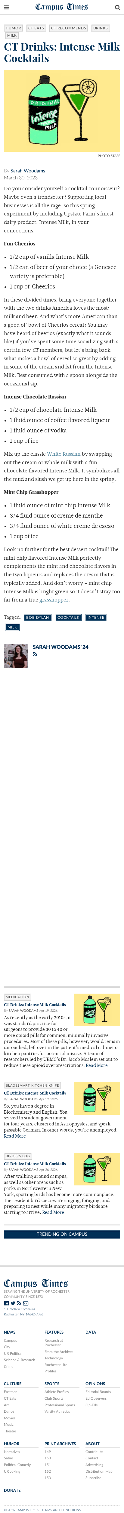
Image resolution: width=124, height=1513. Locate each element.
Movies (9, 1418)
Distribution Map (99, 1471)
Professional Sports (60, 1405)
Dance (9, 1411)
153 (48, 1478)
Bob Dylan (37, 617)
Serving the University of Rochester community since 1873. (37, 1294)
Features (54, 1332)
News (9, 1332)
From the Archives (59, 1352)
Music (9, 1424)
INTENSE (96, 617)
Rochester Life (56, 1365)
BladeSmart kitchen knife (32, 1085)
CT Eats (36, 28)
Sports (52, 1384)
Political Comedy (17, 1465)
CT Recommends (68, 28)
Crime (8, 1366)
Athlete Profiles (57, 1392)
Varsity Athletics (57, 1411)
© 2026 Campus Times (21, 1510)
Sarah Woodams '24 (60, 647)
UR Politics (12, 1353)
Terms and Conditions (61, 1510)
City (7, 1347)
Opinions (95, 1384)
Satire (8, 1458)
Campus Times (62, 6)
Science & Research (19, 1360)
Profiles (50, 1371)
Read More (97, 1066)
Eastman (10, 1392)
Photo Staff (109, 156)
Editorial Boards (98, 1392)
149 (48, 1452)
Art (6, 1405)
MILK (12, 35)
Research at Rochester (54, 1343)
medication (17, 997)
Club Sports (54, 1398)
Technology (54, 1358)
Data (90, 1332)
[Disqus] (62, 752)
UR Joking (12, 1471)
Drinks (100, 28)
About (92, 1444)
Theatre (10, 1431)
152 (48, 1471)
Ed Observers (96, 1398)
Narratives (12, 1452)
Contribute (94, 1452)
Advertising (94, 1465)
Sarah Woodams (28, 170)
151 (48, 1465)
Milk (12, 627)
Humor (13, 28)
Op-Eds (91, 1405)
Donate (12, 1490)
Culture (12, 1384)
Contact (91, 1458)
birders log (18, 1156)
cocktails (68, 617)
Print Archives (60, 1444)
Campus (10, 1340)
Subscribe (93, 1478)
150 (48, 1458)
